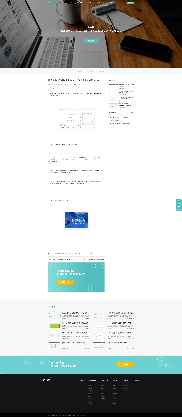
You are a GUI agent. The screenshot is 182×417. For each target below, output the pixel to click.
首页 (72, 2)
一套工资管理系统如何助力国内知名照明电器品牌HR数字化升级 (69, 259)
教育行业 (115, 393)
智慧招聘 (90, 393)
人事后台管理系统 (126, 123)
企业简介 (135, 385)
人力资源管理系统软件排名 (61, 253)
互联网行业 (103, 396)
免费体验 (91, 41)
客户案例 (98, 2)
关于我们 (113, 2)
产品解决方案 (80, 2)
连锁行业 (103, 388)
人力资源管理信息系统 (75, 253)
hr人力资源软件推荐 (88, 253)
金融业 (114, 391)
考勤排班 (90, 396)
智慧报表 (90, 403)
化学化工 (115, 401)
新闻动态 (81, 71)
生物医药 (115, 403)
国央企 (102, 393)
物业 (114, 396)
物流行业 (103, 398)
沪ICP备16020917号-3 (81, 415)
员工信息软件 (119, 120)
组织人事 (90, 391)
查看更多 (132, 112)
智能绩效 (112, 120)
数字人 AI (90, 388)
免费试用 (130, 2)
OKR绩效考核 (127, 117)
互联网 (114, 398)
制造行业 (103, 385)
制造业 (114, 385)
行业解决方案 (89, 2)
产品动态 (91, 71)
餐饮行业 (103, 391)
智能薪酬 (90, 398)
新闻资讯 (105, 2)
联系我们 (135, 391)
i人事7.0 (90, 385)
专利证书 (135, 388)
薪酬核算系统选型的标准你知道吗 (96, 259)
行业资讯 (101, 71)
